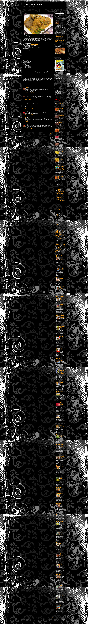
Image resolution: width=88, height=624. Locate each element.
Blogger (53, 617)
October (58, 190)
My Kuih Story (58, 553)
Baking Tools (63, 229)
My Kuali (57, 277)
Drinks (61, 235)
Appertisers (63, 228)
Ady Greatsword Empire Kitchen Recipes (60, 487)
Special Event (59, 248)
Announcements (57, 228)
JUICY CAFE (58, 584)
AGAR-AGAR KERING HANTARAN (62, 305)
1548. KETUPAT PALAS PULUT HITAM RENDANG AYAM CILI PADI (62, 300)
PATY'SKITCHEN (58, 531)
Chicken (57, 233)
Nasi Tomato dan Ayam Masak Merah (62, 317)
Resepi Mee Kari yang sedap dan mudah (62, 467)
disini (30, 36)
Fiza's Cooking (58, 503)
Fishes (58, 236)
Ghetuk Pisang (62, 522)
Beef (58, 230)
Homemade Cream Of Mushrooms (61, 565)
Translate (62, 14)
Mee (56, 241)
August (58, 210)
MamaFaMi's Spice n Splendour (59, 445)
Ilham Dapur (58, 414)
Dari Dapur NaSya (59, 434)
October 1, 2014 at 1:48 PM (29, 99)
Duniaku (57, 465)
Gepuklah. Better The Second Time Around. (61, 258)
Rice (64, 244)
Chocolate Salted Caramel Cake (61, 115)
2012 (57, 220)
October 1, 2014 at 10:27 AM (29, 92)
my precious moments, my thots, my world (60, 542)
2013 (57, 219)
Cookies (63, 233)
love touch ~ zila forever (60, 315)
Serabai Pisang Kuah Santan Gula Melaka (62, 268)
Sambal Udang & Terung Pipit (61, 108)
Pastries (64, 242)
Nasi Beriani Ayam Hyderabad (61, 176)
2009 (57, 224)
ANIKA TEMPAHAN (61, 606)
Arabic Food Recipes (59, 336)
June (58, 213)
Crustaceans (60, 234)
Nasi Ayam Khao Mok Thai (62, 327)
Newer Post (25, 133)
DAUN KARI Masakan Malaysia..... (59, 476)
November (58, 189)
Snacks (58, 247)
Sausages (63, 246)
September (59, 209)
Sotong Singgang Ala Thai (61, 349)
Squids (64, 248)
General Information (60, 237)
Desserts (56, 235)
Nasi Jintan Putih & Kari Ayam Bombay (62, 151)
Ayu (25, 95)
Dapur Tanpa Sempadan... (58, 358)
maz (25, 117)
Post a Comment (26, 130)
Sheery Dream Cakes (59, 493)
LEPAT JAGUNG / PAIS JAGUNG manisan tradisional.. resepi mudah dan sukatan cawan (60, 372)
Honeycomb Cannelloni (60, 196)
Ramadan (57, 244)
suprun (47, 617)
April (58, 215)
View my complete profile (59, 36)
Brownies (56, 232)
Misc (60, 241)
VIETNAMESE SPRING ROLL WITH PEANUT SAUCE (62, 533)
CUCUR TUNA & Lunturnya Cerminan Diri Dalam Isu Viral (62, 382)
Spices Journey (58, 605)
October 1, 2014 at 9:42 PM (29, 128)
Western (56, 251)
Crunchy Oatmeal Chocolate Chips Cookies (62, 425)
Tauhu (60, 249)
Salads (64, 245)
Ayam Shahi (58, 201)
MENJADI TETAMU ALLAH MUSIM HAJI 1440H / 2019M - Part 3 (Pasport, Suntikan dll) (62, 405)
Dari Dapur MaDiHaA (59, 521)
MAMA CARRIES (61, 446)
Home (38, 133)
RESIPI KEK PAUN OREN (62, 360)
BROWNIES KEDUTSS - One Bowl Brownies (61, 596)
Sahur (59, 245)
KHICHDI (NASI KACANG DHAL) (62, 478)
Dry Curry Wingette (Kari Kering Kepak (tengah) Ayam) (62, 555)
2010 (57, 223)
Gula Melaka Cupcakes (60, 200)
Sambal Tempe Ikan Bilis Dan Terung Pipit (62, 287)
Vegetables (57, 250)
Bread (62, 231)
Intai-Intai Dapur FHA (59, 402)
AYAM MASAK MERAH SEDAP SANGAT (62, 456)
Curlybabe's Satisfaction (33, 4)
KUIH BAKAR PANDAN (62, 585)
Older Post (51, 133)
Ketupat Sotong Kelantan (62, 575)
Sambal (58, 246)
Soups (64, 247)
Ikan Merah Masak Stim (60, 199)
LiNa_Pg (26, 87)
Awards (58, 229)
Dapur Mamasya (58, 574)
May (58, 214)
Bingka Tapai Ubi (61, 129)
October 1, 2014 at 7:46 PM (29, 121)
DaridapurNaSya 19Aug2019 (62, 436)
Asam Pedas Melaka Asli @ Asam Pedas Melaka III (60, 194)
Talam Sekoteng (61, 136)
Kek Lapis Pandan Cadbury (62, 393)
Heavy (56, 238)
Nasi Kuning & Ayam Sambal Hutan (61, 159)
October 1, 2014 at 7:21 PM (29, 114)
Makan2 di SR (62, 278)
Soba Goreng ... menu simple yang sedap (62, 544)
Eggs (64, 235)
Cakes (60, 232)
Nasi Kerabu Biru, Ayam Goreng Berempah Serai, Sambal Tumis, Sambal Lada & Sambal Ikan (61, 168)
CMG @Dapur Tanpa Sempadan (33, 44)
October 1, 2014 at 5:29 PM (29, 108)
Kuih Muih (62, 238)
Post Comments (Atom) (30, 135)
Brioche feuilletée (61, 488)
